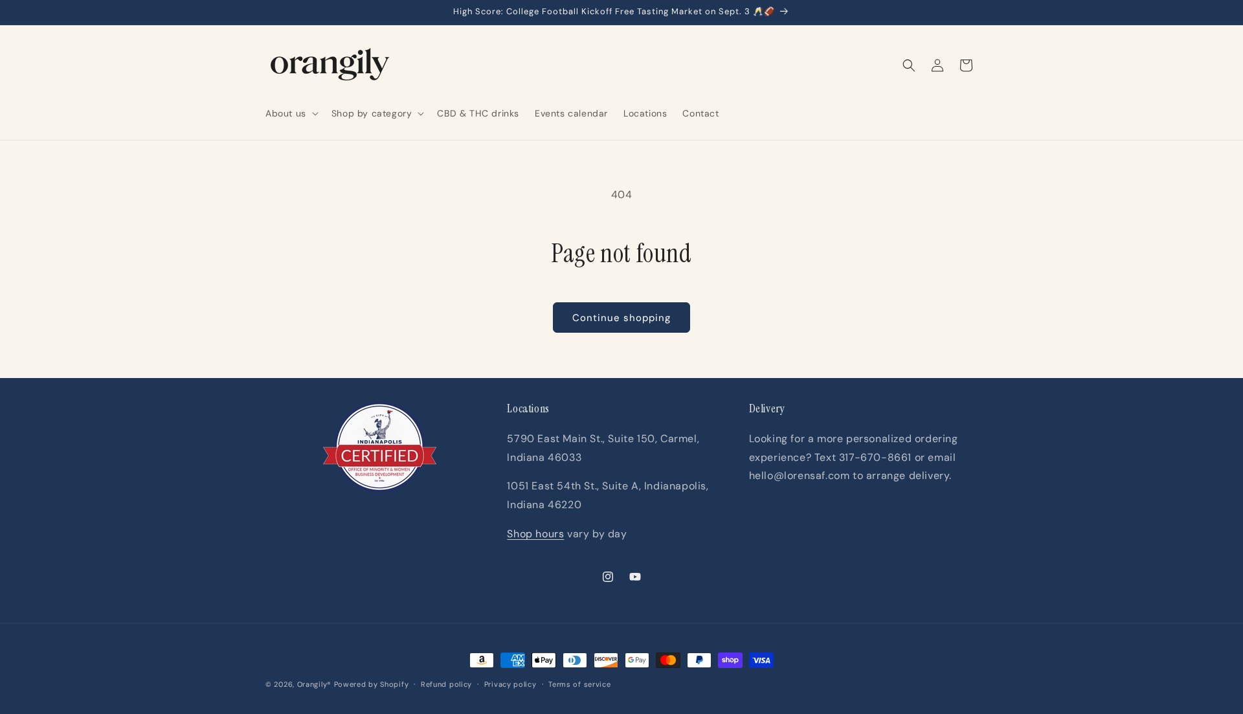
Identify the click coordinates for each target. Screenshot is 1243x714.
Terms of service (579, 684)
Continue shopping (621, 317)
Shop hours (535, 534)
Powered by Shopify (371, 684)
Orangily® (314, 684)
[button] (291, 113)
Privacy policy (510, 684)
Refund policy (446, 684)
